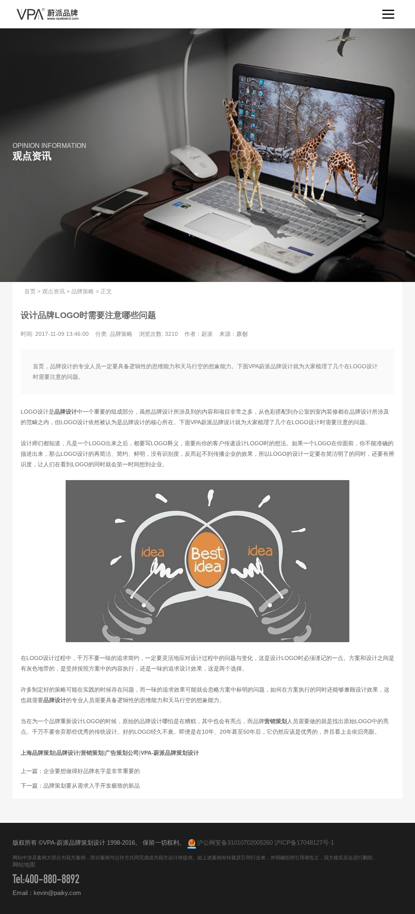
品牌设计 (65, 411)
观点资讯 (53, 291)
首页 (30, 291)
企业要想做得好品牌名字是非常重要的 (91, 771)
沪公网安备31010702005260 (235, 842)
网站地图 (24, 864)
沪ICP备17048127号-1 (304, 842)
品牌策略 (82, 291)
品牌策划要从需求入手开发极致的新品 (91, 785)
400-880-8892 (52, 881)
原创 (242, 334)
